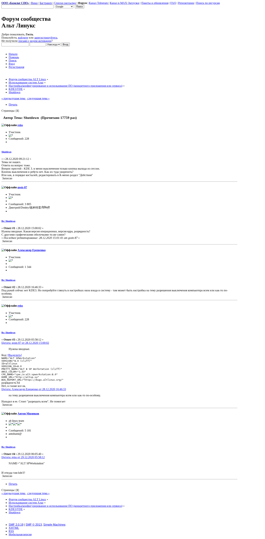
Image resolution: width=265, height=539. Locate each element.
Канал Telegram (99, 3)
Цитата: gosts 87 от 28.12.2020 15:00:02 (25, 342)
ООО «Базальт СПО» (15, 3)
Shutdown (6, 151)
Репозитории (186, 3)
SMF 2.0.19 (16, 524)
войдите (23, 37)
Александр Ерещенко (31, 250)
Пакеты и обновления (154, 3)
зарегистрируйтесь (45, 37)
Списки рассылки (65, 3)
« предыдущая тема (13, 98)
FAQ (173, 3)
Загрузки (133, 3)
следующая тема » (38, 98)
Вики (34, 3)
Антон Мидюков (28, 413)
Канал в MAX (119, 3)
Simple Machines (54, 524)
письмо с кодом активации (34, 40)
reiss (20, 125)
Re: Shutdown (8, 221)
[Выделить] (15, 355)
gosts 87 (22, 187)
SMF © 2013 (34, 524)
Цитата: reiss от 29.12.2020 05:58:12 (23, 457)
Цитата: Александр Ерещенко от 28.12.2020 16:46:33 (33, 389)
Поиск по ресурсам (208, 3)
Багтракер (46, 3)
